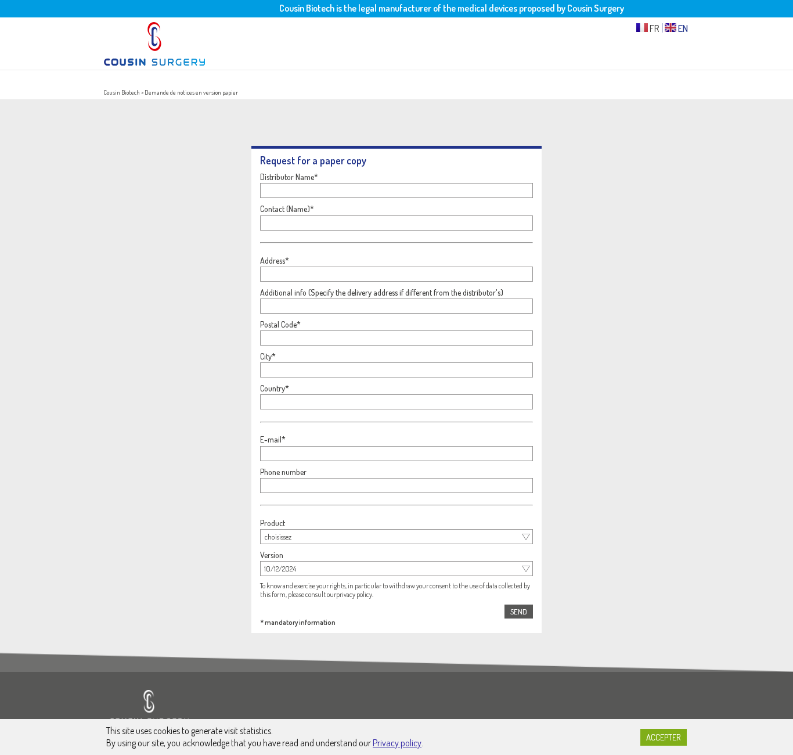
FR (653, 28)
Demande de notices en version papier (191, 92)
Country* (274, 388)
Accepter (663, 737)
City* (268, 356)
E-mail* (273, 439)
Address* (274, 260)
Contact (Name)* (287, 209)
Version (271, 555)
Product (272, 523)
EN (682, 28)
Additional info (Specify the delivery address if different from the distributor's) (381, 292)
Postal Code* (280, 324)
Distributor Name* (289, 177)
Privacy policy (397, 743)
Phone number (283, 472)
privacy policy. (354, 594)
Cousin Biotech (121, 92)
